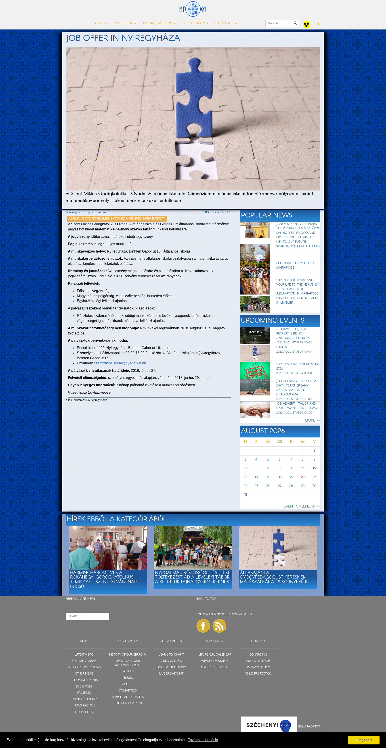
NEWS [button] (100, 23)
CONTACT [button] (225, 23)
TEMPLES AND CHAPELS (127, 697)
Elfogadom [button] (364, 740)
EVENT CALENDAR (84, 699)
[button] (318, 23)
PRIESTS (128, 678)
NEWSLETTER (84, 712)
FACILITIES (127, 684)
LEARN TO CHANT (171, 655)
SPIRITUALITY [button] (194, 23)
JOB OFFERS (84, 687)
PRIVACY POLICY (258, 667)
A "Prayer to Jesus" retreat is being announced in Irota (293, 333)
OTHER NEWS (84, 674)
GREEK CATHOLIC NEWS (84, 667)
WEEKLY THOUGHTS (214, 661)
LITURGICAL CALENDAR (215, 655)
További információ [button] (203, 740)
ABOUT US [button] (124, 23)
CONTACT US (258, 655)
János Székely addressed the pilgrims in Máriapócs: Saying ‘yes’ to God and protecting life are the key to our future (297, 233)
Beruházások (309, 726)
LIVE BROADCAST (171, 674)
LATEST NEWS (84, 655)
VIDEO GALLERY (171, 661)
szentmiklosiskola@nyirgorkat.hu (120, 363)
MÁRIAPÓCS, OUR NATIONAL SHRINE (127, 663)
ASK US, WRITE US (258, 661)
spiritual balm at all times (298, 246)
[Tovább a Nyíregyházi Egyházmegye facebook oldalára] (203, 626)
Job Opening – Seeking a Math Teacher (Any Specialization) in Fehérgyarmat (296, 388)
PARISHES (128, 671)
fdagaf (282, 347)
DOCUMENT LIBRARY (171, 667)
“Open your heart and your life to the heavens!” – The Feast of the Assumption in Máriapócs (297, 287)
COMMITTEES (128, 691)
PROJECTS (84, 693)
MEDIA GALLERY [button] (158, 23)
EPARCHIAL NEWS (84, 661)
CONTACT (258, 641)
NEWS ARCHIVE (84, 706)
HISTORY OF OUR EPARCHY (127, 655)
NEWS (91, 599)
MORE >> (312, 420)
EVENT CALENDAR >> (302, 506)
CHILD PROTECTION (258, 674)
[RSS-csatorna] (219, 626)
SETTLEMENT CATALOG (127, 703)
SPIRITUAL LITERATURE (215, 667)
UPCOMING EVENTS (84, 680)
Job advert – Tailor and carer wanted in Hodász (297, 405)
